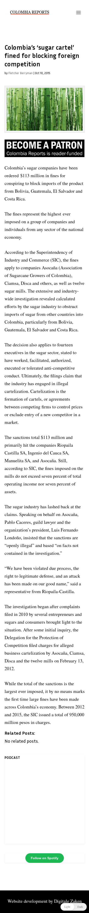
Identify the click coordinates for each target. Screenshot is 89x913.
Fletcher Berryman (20, 73)
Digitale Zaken (68, 901)
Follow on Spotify (44, 858)
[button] (73, 907)
